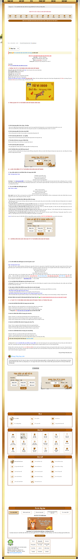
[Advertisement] (40, 32)
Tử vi (31, 1)
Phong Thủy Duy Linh (17, 356)
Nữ (50, 160)
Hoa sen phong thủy (42, 275)
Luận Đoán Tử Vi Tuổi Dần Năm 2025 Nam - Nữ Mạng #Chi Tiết (40, 531)
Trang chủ (10, 1)
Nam (47, 160)
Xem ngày (64, 1)
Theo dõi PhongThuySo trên (25, 43)
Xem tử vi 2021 (29, 338)
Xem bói (53, 1)
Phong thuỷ (42, 1)
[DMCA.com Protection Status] (10, 542)
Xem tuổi (21, 1)
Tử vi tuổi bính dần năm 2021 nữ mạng (23, 52)
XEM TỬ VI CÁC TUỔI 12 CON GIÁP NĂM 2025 (40, 11)
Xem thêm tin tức (40, 535)
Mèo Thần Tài (62, 275)
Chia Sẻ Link (36, 368)
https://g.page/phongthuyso (16, 552)
